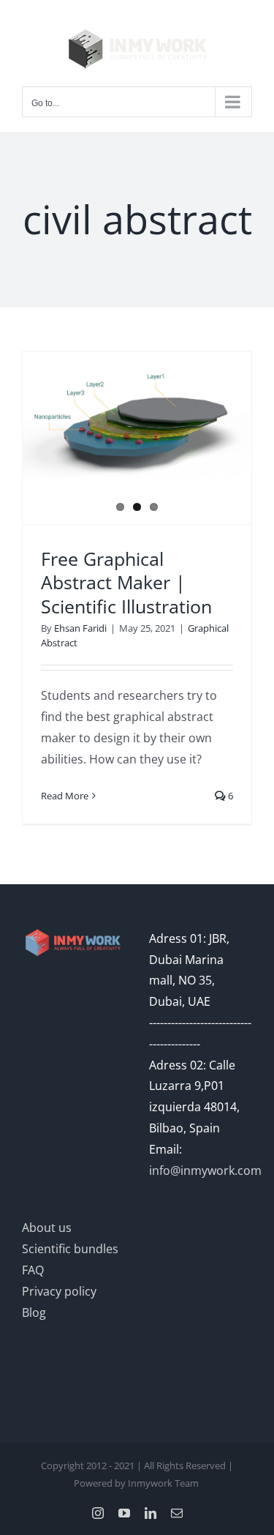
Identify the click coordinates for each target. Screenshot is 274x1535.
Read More (64, 795)
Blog (34, 1312)
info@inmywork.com (205, 1170)
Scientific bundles (70, 1249)
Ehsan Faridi (80, 628)
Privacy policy (59, 1291)
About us (47, 1228)
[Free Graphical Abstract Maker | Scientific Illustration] (137, 424)
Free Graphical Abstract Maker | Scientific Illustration (126, 582)
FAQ (33, 1270)
